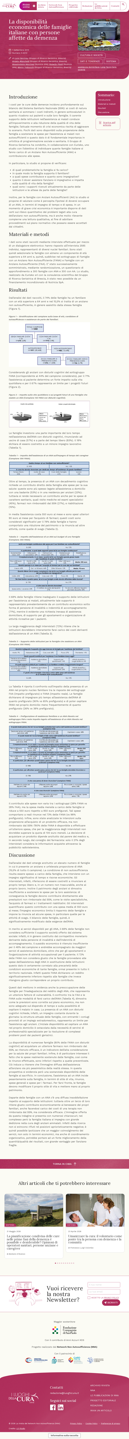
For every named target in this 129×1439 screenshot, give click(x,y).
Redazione (87, 6)
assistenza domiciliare (88, 67)
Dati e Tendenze (90, 61)
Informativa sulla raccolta (64, 1435)
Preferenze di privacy (110, 1423)
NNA (92, 1390)
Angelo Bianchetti (20, 61)
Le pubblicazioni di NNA (101, 6)
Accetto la (105, 1298)
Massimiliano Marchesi (23, 64)
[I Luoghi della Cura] (9, 6)
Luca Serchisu (21, 58)
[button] (55, 1263)
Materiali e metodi (107, 104)
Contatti (115, 6)
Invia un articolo (101, 1410)
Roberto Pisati (56, 64)
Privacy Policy (111, 1298)
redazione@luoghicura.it (64, 1393)
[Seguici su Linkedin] (60, 1407)
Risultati (102, 108)
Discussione (103, 112)
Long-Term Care (108, 67)
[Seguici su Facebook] (53, 1407)
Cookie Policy (92, 1423)
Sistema (111, 61)
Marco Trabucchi (26, 67)
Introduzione (104, 100)
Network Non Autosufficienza (56, 6)
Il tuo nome (96, 1284)
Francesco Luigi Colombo (81, 1248)
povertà (81, 69)
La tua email (97, 1291)
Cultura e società (91, 55)
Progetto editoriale (73, 6)
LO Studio (20, 1428)
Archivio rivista (42, 6)
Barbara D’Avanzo (17, 1254)
